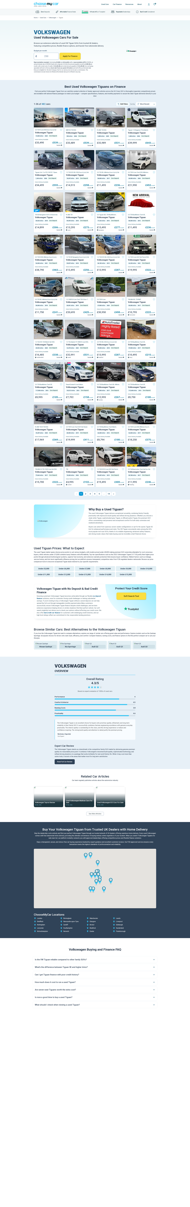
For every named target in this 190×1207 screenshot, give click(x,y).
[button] (103, 889)
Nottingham (41, 925)
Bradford (93, 928)
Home (36, 17)
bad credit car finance (52, 613)
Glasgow (93, 921)
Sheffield (40, 921)
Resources (129, 4)
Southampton (67, 928)
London (39, 918)
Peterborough (120, 931)
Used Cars (105, 4)
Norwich (66, 931)
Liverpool (119, 921)
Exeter (92, 931)
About (139, 4)
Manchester (94, 918)
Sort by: (132, 104)
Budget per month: (40, 51)
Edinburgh (119, 925)
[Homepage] (46, 4)
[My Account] (149, 4)
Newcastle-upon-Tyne (71, 921)
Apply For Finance (70, 56)
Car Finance (117, 4)
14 (109, 494)
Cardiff (65, 925)
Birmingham (67, 918)
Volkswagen (52, 17)
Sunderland (120, 928)
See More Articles (95, 814)
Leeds (118, 918)
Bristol (92, 925)
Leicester (40, 928)
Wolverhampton (42, 931)
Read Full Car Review (64, 762)
